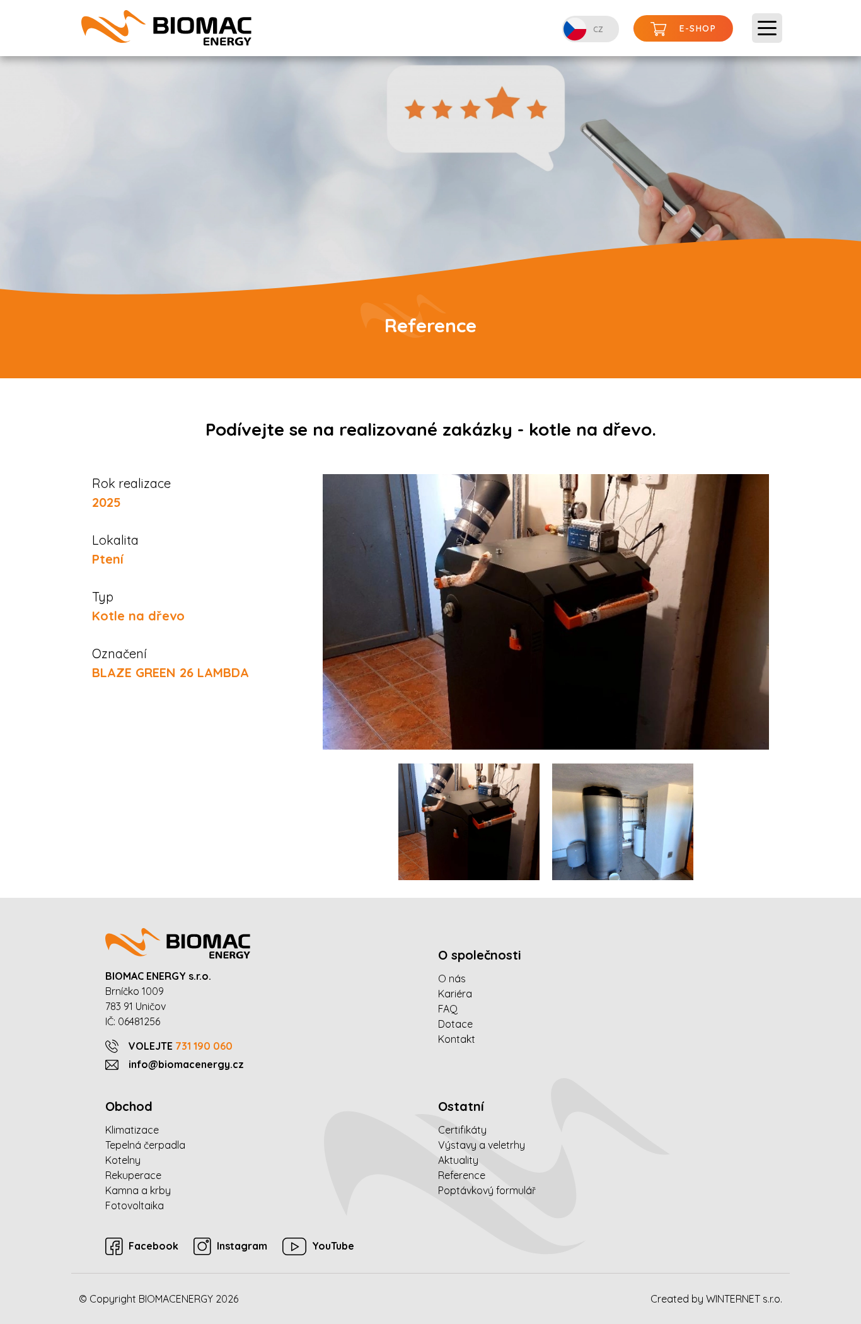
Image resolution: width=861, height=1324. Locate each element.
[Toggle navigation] (767, 28)
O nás (452, 978)
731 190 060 (204, 1046)
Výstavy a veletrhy (481, 1145)
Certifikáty (462, 1130)
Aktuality (458, 1160)
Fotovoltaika (134, 1205)
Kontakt (456, 1039)
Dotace (455, 1024)
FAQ (448, 1008)
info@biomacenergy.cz (186, 1064)
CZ (598, 29)
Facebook (153, 1246)
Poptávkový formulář (487, 1190)
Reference (461, 1175)
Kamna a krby (138, 1190)
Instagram (242, 1246)
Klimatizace (132, 1130)
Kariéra (455, 993)
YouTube (333, 1246)
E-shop (697, 28)
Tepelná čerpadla (145, 1145)
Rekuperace (133, 1175)
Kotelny (123, 1160)
